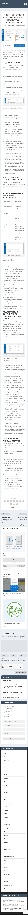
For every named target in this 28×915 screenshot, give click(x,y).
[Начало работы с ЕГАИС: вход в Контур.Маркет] (14, 564)
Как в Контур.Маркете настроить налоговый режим (12, 624)
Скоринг (6, 792)
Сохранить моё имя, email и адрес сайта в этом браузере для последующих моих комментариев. (13, 660)
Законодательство (8, 885)
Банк (5, 853)
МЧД (5, 785)
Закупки (6, 778)
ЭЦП (5, 806)
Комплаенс (6, 788)
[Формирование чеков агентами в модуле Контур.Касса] (14, 585)
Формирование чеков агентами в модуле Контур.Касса (12, 594)
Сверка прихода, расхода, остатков (11, 697)
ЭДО (5, 796)
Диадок (6, 756)
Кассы (5, 821)
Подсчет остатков (7, 680)
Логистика (6, 760)
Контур (6, 888)
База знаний (15, 25)
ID (4, 831)
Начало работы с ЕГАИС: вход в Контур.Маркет (11, 573)
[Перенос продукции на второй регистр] (14, 542)
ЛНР (5, 863)
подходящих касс (9, 147)
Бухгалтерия (7, 874)
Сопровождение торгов (9, 803)
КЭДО (5, 771)
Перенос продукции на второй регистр (13, 553)
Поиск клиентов (8, 781)
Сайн (5, 774)
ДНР (5, 860)
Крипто (6, 835)
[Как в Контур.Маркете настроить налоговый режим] (14, 610)
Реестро (6, 842)
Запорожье (6, 870)
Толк (5, 767)
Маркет (6, 817)
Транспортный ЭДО (8, 878)
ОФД (5, 813)
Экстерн (6, 753)
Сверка (6, 881)
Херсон (6, 867)
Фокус (5, 763)
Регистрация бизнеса (9, 856)
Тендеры (6, 810)
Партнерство (7, 849)
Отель (5, 838)
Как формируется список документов (11, 684)
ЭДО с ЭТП (7, 846)
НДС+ (5, 799)
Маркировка (7, 824)
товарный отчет (20, 50)
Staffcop (6, 828)
